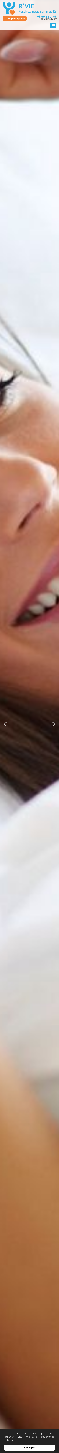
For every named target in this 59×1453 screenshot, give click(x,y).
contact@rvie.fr (49, 18)
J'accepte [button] (29, 1447)
